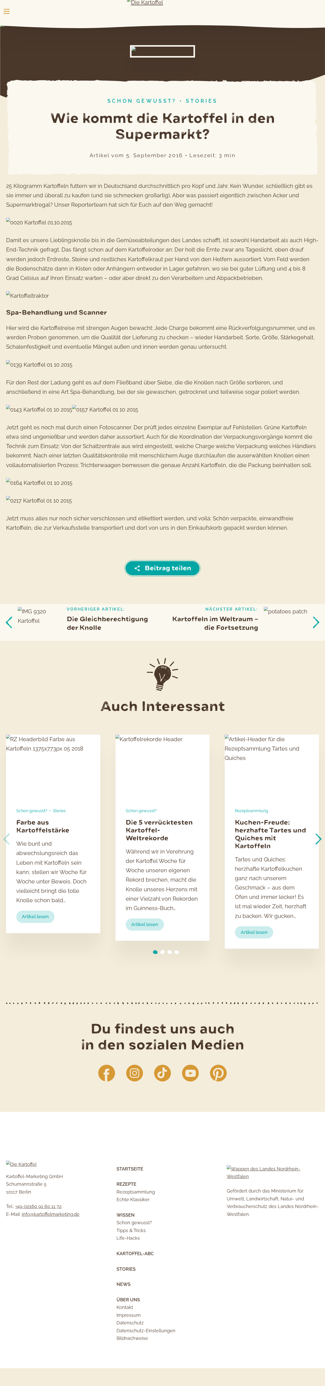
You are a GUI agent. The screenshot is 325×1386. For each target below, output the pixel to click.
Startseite (130, 1168)
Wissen (126, 1215)
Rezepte (126, 1184)
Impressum (129, 1315)
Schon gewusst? (142, 101)
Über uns (128, 1299)
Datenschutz (130, 1322)
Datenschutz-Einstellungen (146, 1330)
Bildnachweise (132, 1338)
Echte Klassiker (133, 1199)
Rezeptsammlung (251, 810)
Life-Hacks (128, 1238)
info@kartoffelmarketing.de (50, 1214)
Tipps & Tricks (131, 1230)
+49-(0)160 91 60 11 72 (38, 1206)
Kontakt (125, 1307)
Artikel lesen (38, 918)
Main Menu (6, 11)
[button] (318, 839)
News (124, 1284)
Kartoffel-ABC (135, 1253)
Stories (202, 101)
